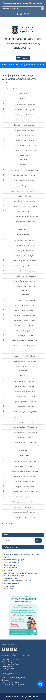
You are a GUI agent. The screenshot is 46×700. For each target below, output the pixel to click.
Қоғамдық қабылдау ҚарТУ (14, 559)
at (16, 89)
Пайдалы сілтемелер (11, 583)
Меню (25, 58)
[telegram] (28, 14)
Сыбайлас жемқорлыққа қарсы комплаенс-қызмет (22, 554)
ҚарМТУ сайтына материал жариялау (18, 581)
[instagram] (24, 14)
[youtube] (21, 14)
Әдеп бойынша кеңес (12, 557)
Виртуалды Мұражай (11, 565)
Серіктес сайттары (11, 578)
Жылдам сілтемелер (10, 8)
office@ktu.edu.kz (36, 3)
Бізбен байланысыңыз (10, 660)
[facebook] (17, 14)
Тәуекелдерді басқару (12, 562)
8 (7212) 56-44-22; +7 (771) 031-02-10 (16, 3)
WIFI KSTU (8, 570)
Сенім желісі (8, 589)
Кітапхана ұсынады (11, 568)
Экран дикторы (9, 586)
